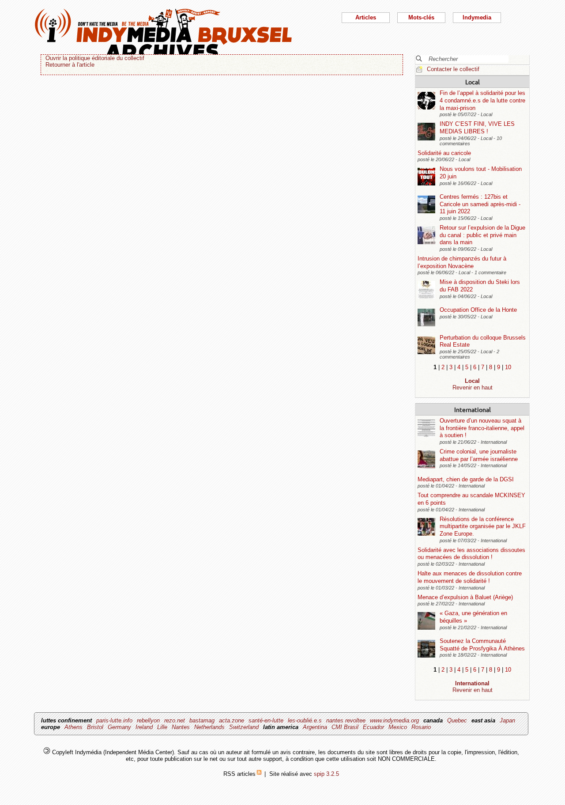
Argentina (315, 727)
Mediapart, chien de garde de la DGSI (466, 479)
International (472, 409)
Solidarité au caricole (444, 153)
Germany (119, 727)
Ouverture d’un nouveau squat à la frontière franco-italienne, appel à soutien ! (482, 427)
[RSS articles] (259, 774)
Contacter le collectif (453, 69)
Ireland (144, 727)
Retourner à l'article (69, 64)
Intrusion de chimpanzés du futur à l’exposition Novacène (462, 262)
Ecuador (373, 727)
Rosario (421, 727)
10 (508, 367)
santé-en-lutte (266, 720)
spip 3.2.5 (326, 774)
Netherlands (209, 727)
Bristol (95, 727)
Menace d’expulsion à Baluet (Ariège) (465, 597)
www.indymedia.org (394, 720)
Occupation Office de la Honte (478, 309)
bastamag (202, 720)
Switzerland (244, 727)
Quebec (457, 720)
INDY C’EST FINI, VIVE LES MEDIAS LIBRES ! (477, 128)
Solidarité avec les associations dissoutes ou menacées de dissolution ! (471, 554)
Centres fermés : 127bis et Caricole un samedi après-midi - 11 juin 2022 (480, 204)
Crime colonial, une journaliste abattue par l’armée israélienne (479, 455)
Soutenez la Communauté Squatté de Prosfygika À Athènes (482, 645)
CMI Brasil (344, 727)
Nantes (181, 727)
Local (472, 82)
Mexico (397, 727)
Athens (73, 727)
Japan (507, 720)
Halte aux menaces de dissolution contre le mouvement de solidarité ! (470, 577)
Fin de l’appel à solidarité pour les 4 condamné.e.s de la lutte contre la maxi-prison (482, 100)
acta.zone (231, 720)
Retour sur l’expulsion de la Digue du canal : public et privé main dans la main (482, 235)
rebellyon (148, 720)
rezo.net (174, 720)
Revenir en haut (472, 387)
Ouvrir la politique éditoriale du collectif (94, 58)
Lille (162, 727)
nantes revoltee (345, 720)
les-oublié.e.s (305, 720)
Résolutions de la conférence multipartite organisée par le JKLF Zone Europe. (483, 526)
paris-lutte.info (114, 720)
